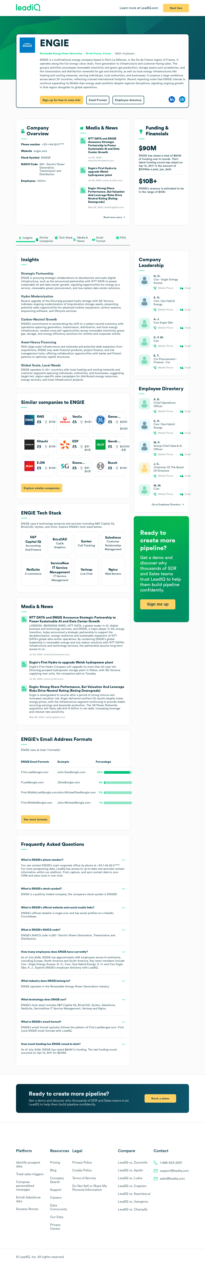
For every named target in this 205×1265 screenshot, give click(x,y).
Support (55, 1189)
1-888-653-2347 (171, 1162)
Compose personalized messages (25, 1185)
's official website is (67, 912)
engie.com (62, 913)
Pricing (55, 1162)
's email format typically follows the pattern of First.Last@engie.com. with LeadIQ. (72, 1026)
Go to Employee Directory (166, 504)
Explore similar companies (42, 488)
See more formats (35, 819)
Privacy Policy (82, 1162)
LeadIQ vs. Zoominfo (133, 1162)
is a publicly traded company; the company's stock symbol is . (69, 891)
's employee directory (63, 967)
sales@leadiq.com (172, 1178)
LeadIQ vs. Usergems (133, 1201)
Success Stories (27, 1209)
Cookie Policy (82, 1170)
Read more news (113, 217)
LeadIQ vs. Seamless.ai (134, 1193)
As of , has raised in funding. (69, 1049)
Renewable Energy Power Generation (74, 986)
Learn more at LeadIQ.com (139, 8)
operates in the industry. (65, 984)
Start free (176, 8)
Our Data (56, 1217)
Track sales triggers (29, 1174)
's (68, 934)
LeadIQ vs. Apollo (130, 1170)
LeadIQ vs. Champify (133, 1209)
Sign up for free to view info (61, 100)
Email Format (98, 100)
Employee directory (128, 100)
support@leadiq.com (174, 1170)
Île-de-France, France (98, 53)
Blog (53, 1170)
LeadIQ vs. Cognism (132, 1186)
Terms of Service (84, 1178)
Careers (55, 1197)
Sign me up (158, 604)
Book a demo (160, 1098)
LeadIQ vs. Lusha (130, 1178)
